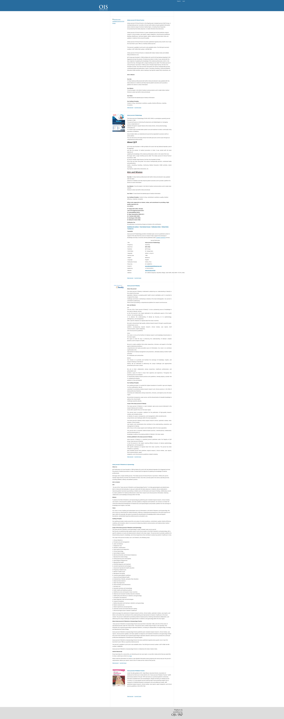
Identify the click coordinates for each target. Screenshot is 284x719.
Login (183, 1)
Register (179, 1)
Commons (163, 237)
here (131, 656)
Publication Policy (156, 227)
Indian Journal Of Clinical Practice (135, 20)
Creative (158, 237)
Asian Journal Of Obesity (133, 285)
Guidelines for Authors (133, 227)
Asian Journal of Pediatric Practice (136, 670)
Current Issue (137, 107)
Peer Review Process (145, 227)
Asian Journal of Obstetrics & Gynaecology (123, 464)
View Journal (130, 107)
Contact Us (130, 228)
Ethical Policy (165, 227)
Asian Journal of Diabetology (134, 115)
